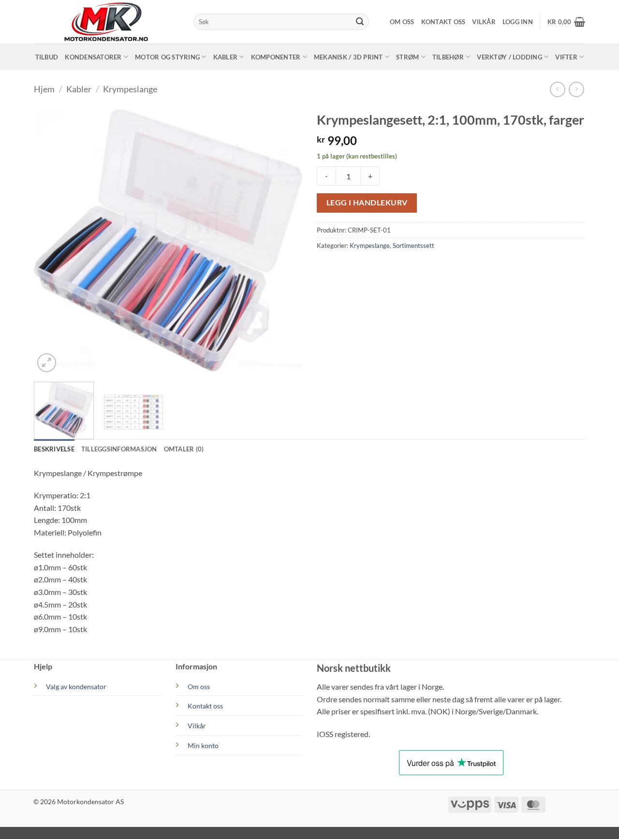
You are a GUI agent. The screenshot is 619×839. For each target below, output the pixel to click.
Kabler (225, 57)
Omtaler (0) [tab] (184, 449)
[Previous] (51, 240)
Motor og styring (167, 57)
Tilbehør (448, 57)
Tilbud (47, 57)
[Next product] (557, 89)
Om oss (402, 22)
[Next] (285, 240)
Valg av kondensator (76, 686)
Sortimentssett (413, 245)
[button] (517, 21)
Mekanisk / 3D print (348, 57)
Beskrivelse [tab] (54, 449)
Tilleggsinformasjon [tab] (119, 449)
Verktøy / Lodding (509, 57)
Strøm (407, 57)
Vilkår (484, 22)
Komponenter (276, 57)
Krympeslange (130, 89)
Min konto (203, 745)
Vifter (566, 57)
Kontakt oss (443, 22)
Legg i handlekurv (367, 202)
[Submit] (360, 22)
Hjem (44, 89)
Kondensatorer (93, 57)
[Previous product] (576, 89)
